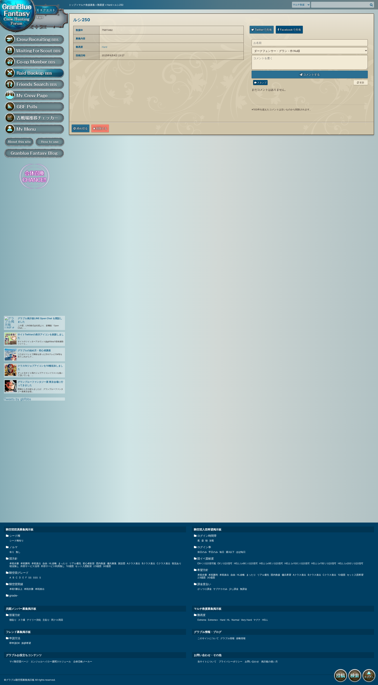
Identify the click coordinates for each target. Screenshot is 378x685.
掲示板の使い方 (269, 661)
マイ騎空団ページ (18, 661)
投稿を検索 (355, 682)
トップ (72, 4)
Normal (235, 619)
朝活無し (14, 566)
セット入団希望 (355, 574)
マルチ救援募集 (86, 4)
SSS (35, 577)
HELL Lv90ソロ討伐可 (246, 563)
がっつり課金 (204, 588)
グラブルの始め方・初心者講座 (34, 350)
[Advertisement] (33, 253)
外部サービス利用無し (53, 566)
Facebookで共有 (290, 29)
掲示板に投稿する (341, 682)
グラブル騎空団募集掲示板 (18, 17)
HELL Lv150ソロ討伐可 (323, 563)
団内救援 (101, 563)
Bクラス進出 (148, 563)
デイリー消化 (34, 619)
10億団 (70, 566)
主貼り (46, 619)
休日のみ (202, 551)
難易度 (100, 4)
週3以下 (230, 551)
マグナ (256, 619)
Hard (109, 4)
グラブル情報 (227, 638)
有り (11, 551)
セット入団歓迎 (83, 566)
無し (18, 551)
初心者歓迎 (88, 563)
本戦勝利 (25, 563)
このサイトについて (208, 638)
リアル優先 (75, 563)
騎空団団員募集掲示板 (19, 529)
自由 (45, 563)
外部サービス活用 (29, 566)
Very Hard (246, 619)
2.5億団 (97, 566)
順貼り (13, 619)
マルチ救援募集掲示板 (207, 608)
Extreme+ (213, 619)
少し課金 (233, 588)
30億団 (107, 566)
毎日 (222, 551)
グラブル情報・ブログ (207, 631)
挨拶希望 (26, 643)
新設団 (121, 563)
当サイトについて (206, 661)
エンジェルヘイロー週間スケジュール (51, 661)
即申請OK (14, 643)
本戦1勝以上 (15, 588)
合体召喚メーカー (82, 661)
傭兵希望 (286, 574)
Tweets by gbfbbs (17, 399)
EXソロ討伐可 (225, 563)
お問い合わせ (252, 661)
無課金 (243, 588)
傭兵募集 (112, 563)
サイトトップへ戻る (369, 682)
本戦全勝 (14, 563)
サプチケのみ (220, 588)
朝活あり (176, 563)
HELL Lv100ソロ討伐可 (297, 563)
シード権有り (16, 540)
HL (228, 619)
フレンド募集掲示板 (18, 631)
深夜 (211, 540)
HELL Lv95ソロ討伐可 (271, 563)
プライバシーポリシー (230, 661)
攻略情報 (241, 638)
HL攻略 (53, 563)
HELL (265, 619)
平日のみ (213, 551)
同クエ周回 (57, 619)
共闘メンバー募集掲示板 (21, 608)
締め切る (82, 128)
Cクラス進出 (163, 563)
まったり (63, 563)
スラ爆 (21, 619)
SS (30, 577)
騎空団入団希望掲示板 (207, 529)
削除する (101, 128)
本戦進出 (36, 563)
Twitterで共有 (263, 29)
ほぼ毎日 (241, 551)
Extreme (201, 619)
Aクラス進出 (133, 563)
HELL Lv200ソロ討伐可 (350, 563)
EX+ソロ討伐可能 (206, 563)
